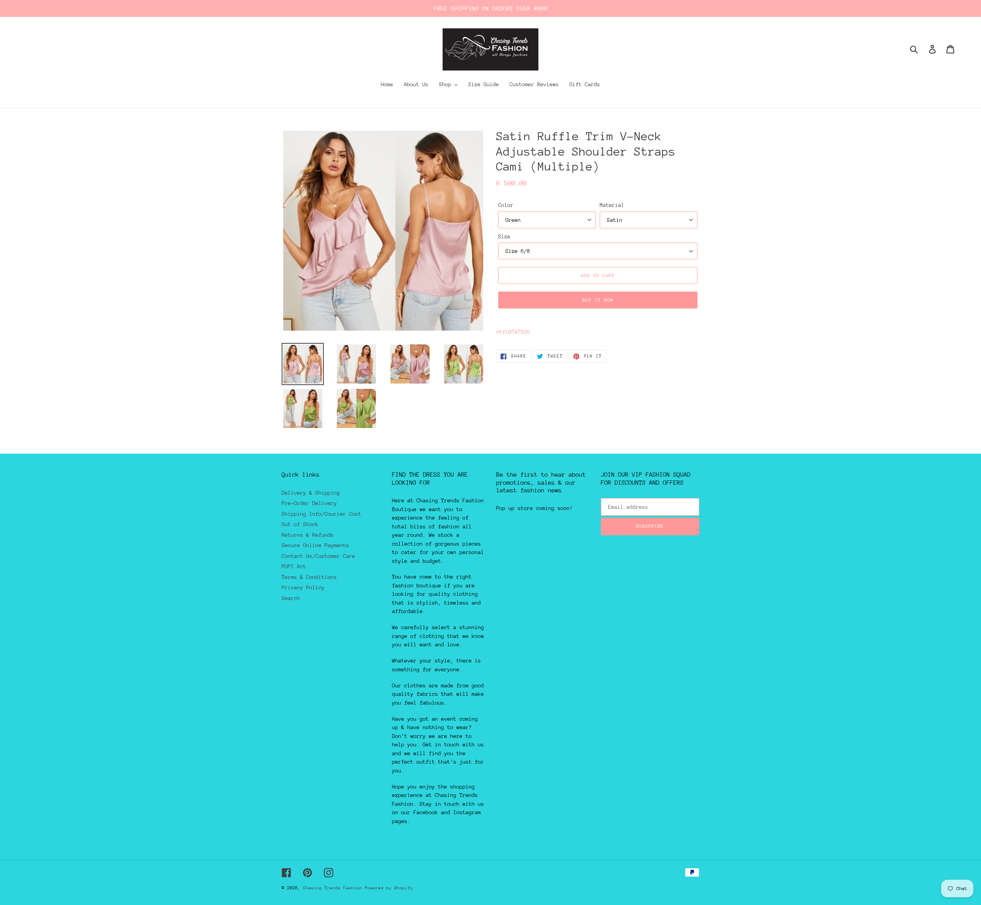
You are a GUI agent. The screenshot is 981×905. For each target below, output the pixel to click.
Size (504, 236)
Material (612, 205)
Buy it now (597, 300)
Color (505, 205)
